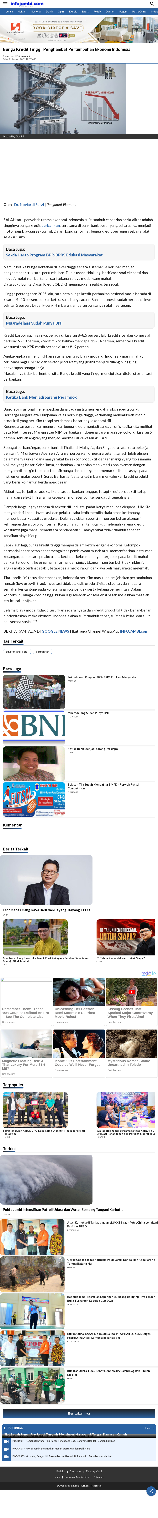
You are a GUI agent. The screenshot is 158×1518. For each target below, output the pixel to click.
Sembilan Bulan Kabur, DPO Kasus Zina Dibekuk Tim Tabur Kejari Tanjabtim (44, 1132)
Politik (97, 11)
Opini (61, 11)
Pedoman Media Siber (77, 1477)
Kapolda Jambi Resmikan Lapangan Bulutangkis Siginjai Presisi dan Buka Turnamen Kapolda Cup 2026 (111, 1298)
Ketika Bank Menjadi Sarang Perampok (41, 397)
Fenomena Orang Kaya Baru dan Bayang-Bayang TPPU (46, 910)
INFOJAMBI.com (134, 631)
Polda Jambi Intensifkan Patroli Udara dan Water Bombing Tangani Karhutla (63, 1209)
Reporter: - (9, 56)
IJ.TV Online (13, 1428)
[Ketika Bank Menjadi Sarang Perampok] (34, 763)
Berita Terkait (16, 848)
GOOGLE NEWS (55, 631)
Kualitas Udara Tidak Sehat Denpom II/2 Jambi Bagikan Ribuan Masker (108, 1372)
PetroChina (139, 11)
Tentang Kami (94, 1471)
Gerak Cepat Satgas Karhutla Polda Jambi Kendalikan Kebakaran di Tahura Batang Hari (111, 1261)
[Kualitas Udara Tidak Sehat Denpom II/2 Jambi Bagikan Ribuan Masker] (32, 1385)
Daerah (110, 11)
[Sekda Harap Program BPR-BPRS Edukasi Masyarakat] (34, 692)
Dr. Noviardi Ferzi (17, 651)
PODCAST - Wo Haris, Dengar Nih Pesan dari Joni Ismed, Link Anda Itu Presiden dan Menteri (62, 1456)
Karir (57, 1477)
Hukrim (22, 11)
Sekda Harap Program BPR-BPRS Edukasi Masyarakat (54, 254)
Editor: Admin (23, 56)
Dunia (49, 11)
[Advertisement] (79, 171)
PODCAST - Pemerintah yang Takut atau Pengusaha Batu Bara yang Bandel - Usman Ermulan (64, 1441)
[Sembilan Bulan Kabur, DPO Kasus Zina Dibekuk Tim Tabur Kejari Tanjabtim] (48, 1110)
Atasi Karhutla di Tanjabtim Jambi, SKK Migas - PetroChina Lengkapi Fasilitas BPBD (112, 1224)
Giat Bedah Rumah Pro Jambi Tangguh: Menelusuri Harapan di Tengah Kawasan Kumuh (65, 1434)
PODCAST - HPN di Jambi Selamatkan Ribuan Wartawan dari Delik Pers (51, 1448)
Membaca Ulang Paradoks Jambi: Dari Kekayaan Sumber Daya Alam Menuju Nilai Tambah (45, 960)
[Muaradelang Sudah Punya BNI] (34, 728)
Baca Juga (12, 668)
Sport (85, 11)
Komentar (12, 824)
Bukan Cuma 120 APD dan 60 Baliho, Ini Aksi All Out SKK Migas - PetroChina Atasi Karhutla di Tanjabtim (109, 1335)
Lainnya (149, 1428)
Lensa (9, 11)
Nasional (36, 11)
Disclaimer (76, 1471)
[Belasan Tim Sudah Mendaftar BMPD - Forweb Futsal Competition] (34, 799)
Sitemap (98, 1477)
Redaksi (60, 1471)
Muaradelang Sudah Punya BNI (34, 323)
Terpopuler (13, 1084)
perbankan (42, 651)
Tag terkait (13, 641)
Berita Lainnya (79, 1413)
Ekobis (73, 11)
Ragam (123, 11)
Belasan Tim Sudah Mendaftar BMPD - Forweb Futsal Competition (103, 786)
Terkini (9, 1148)
